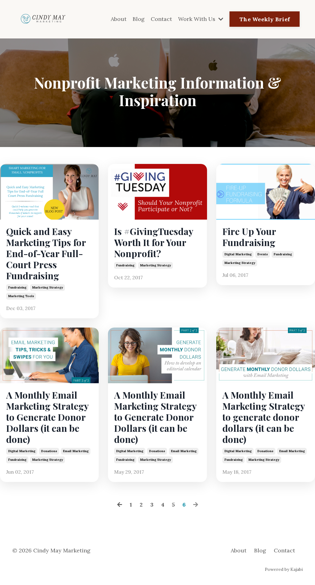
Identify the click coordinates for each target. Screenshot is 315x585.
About (118, 18)
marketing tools (21, 296)
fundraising (17, 287)
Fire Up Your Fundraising (249, 237)
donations (49, 451)
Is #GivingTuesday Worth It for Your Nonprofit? (153, 242)
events (262, 254)
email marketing (76, 451)
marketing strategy (47, 287)
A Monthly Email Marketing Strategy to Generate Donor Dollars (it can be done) (47, 417)
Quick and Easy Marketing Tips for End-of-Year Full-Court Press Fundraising (46, 253)
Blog (139, 18)
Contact (161, 18)
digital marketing (238, 254)
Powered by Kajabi (284, 569)
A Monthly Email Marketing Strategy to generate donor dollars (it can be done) (263, 417)
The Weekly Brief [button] (264, 19)
